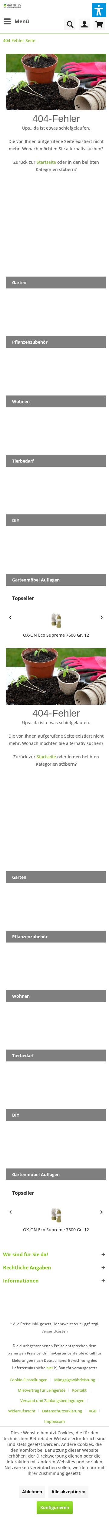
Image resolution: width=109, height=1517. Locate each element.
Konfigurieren (54, 1507)
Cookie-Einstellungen (29, 1380)
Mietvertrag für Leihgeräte (41, 1390)
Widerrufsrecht (21, 1411)
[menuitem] (16, 21)
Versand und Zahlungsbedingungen (52, 1400)
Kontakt (79, 1390)
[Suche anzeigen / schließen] (70, 24)
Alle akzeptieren (68, 1491)
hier (49, 1367)
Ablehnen (32, 1491)
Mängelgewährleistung (74, 1380)
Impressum (54, 1421)
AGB (92, 1411)
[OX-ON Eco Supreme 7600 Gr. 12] (56, 620)
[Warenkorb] (99, 24)
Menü (22, 21)
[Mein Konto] (84, 24)
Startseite (46, 162)
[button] (99, 10)
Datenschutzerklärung (62, 1411)
